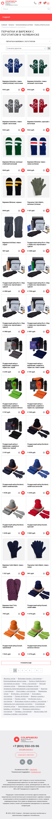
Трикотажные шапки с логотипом (31, 706)
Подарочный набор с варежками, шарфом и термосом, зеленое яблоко (13, 406)
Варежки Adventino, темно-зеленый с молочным (37, 82)
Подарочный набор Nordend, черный (37, 445)
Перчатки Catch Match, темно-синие (38, 566)
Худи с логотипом (29, 684)
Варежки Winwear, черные (12, 202)
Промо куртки (20, 699)
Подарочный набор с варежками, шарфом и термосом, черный (11, 446)
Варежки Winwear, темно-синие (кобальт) (36, 163)
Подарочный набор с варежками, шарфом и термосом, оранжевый (35, 406)
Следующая (40, 670)
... (33, 670)
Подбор (6, 17)
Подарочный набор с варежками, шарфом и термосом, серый (11, 365)
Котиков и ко (36, 772)
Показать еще (26, 663)
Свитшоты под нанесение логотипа (18, 704)
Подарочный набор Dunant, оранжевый (12, 647)
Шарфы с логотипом (12, 709)
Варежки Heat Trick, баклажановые (10, 606)
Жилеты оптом (9, 679)
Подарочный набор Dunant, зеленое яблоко (37, 647)
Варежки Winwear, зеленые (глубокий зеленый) (12, 163)
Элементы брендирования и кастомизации (21, 689)
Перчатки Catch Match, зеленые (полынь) (35, 203)
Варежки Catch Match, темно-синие (13, 566)
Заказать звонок (26, 755)
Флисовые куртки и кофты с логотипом (30, 701)
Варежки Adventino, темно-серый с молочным (12, 123)
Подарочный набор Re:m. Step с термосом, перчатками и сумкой (38, 244)
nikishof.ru (33, 770)
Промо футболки (21, 696)
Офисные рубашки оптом (28, 686)
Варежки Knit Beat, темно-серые (12, 244)
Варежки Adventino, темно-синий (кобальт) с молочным (13, 82)
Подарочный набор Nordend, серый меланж (13, 526)
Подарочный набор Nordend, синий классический (37, 485)
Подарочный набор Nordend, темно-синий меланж (13, 485)
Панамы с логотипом (23, 711)
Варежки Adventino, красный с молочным (38, 123)
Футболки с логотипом (20, 694)
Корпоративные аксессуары (15, 681)
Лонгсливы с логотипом (25, 691)
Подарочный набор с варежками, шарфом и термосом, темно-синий (35, 365)
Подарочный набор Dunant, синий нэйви (37, 606)
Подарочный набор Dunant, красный (37, 526)
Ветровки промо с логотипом (30, 679)
